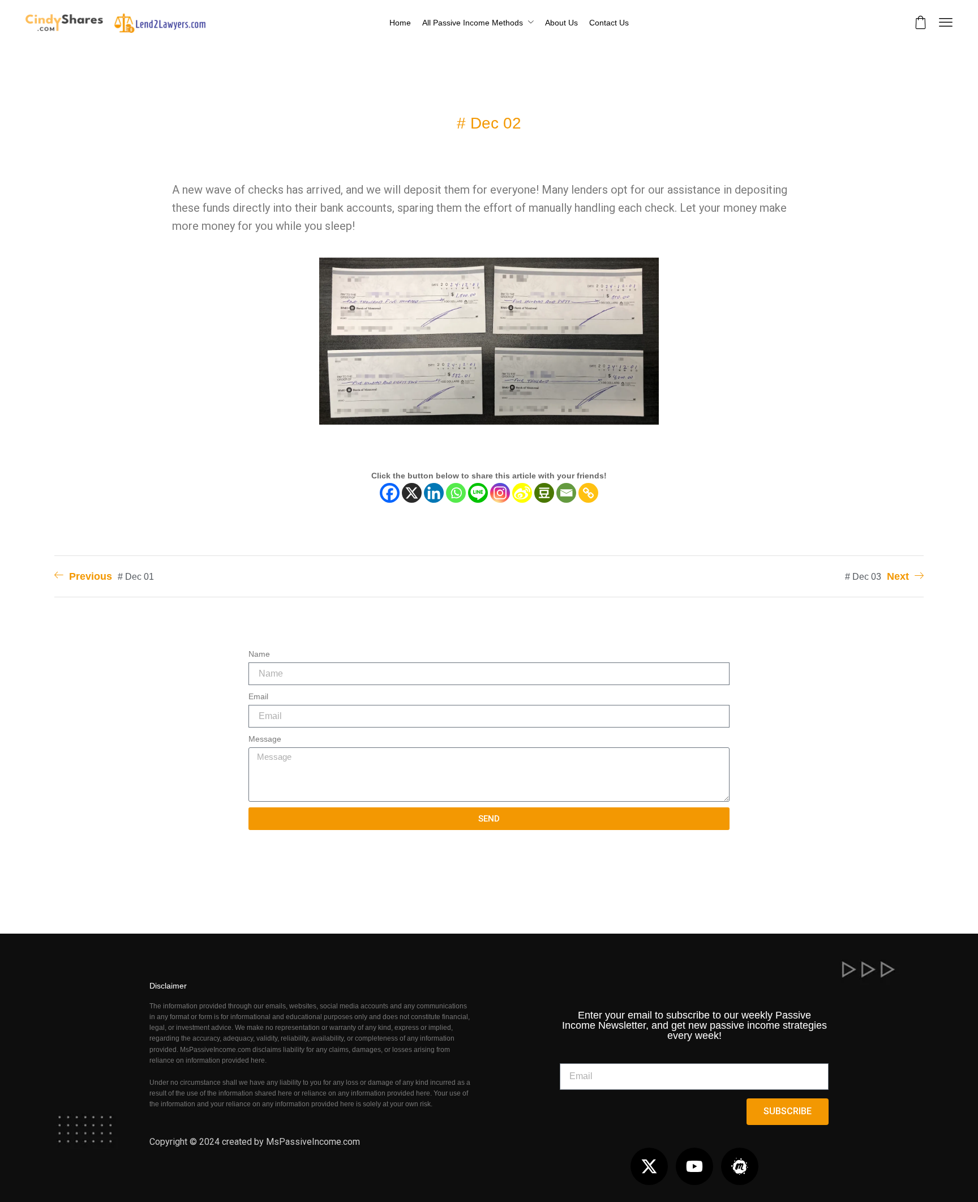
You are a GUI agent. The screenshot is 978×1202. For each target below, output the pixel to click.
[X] (412, 493)
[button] (921, 22)
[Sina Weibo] (522, 493)
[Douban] (544, 493)
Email (258, 696)
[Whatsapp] (456, 493)
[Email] (566, 493)
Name (259, 653)
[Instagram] (500, 493)
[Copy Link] (588, 493)
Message (264, 738)
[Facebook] (390, 493)
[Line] (478, 493)
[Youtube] (694, 1166)
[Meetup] (739, 1166)
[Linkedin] (434, 493)
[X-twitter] (649, 1166)
